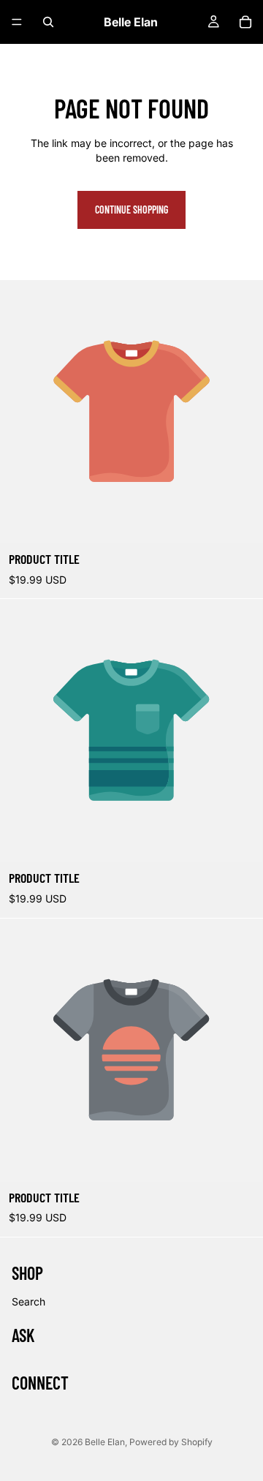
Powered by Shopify (171, 1441)
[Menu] (17, 22)
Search (28, 1301)
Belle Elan (105, 1441)
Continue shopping (131, 209)
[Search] (48, 22)
